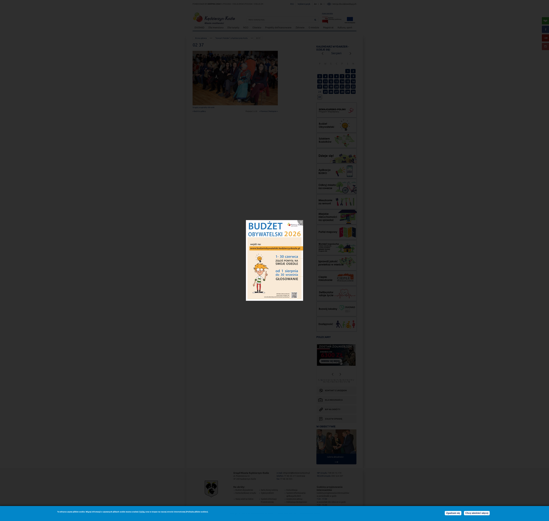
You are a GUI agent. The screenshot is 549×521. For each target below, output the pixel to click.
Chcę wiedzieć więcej (476, 513)
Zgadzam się (453, 513)
